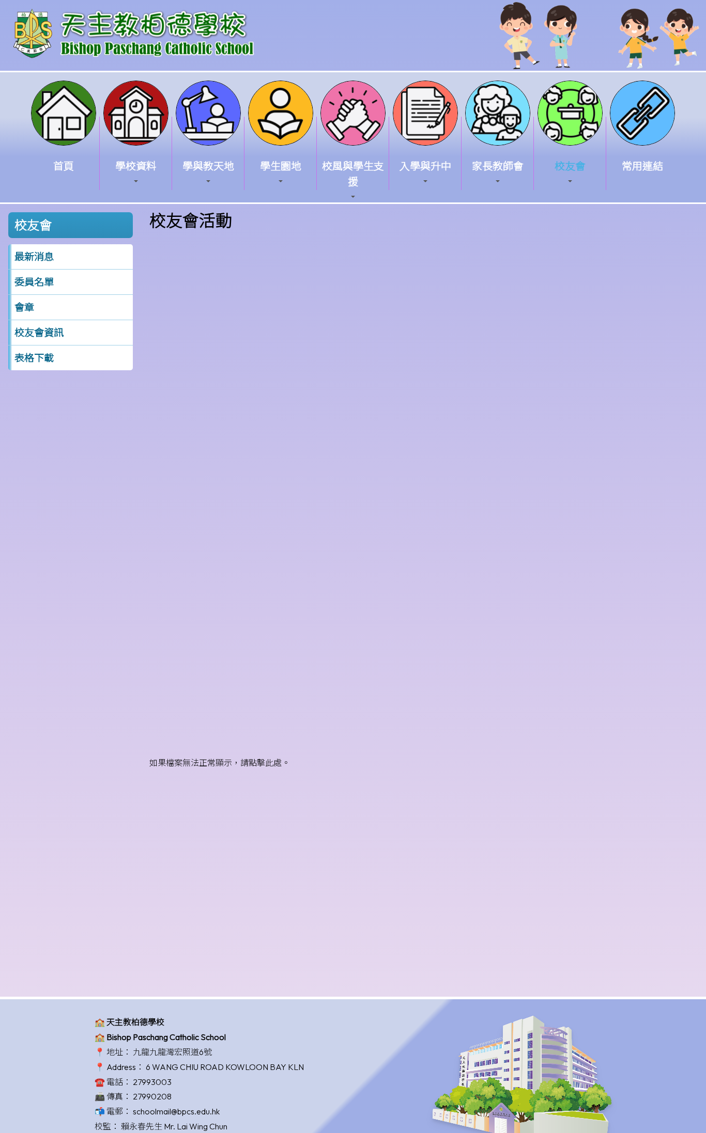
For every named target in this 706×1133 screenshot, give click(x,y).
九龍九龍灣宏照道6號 (172, 1052)
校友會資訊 (39, 332)
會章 (24, 307)
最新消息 (34, 256)
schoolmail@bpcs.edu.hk (176, 1111)
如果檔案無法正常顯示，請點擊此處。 (219, 763)
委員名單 (34, 282)
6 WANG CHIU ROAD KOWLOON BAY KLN (225, 1067)
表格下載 (34, 358)
